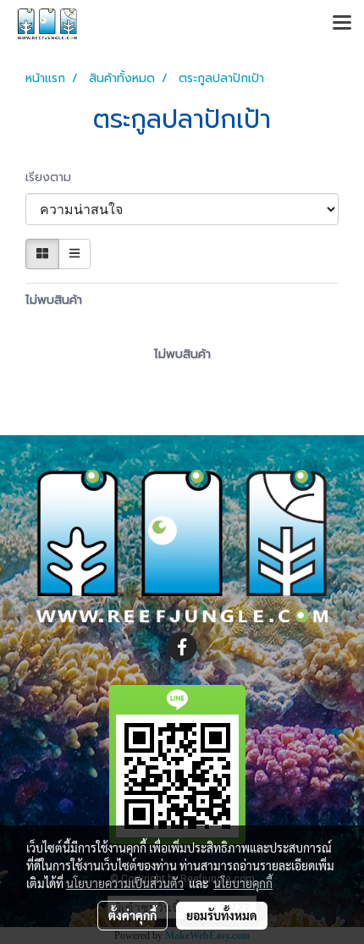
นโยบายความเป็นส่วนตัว (125, 883)
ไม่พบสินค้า (53, 300)
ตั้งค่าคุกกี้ (132, 915)
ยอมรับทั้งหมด (221, 915)
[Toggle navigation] (342, 23)
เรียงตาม (54, 177)
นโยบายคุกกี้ (243, 883)
